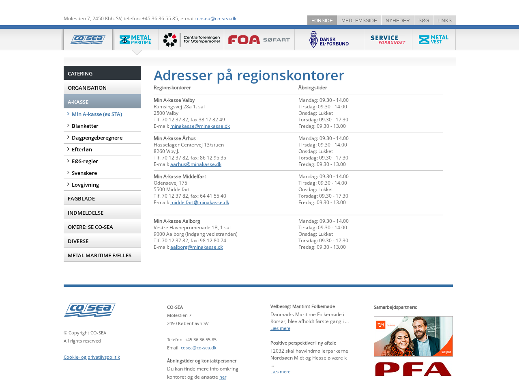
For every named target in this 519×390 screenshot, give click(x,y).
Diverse (78, 241)
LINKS (445, 21)
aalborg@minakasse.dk (196, 246)
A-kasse (78, 102)
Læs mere (280, 328)
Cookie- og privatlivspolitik (92, 357)
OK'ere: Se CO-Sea (90, 227)
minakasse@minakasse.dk (200, 126)
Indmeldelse (85, 212)
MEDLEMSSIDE (359, 21)
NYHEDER (398, 21)
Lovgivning (85, 184)
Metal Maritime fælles (99, 255)
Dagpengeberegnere (97, 137)
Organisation (87, 87)
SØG (423, 21)
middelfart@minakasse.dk (199, 202)
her (222, 377)
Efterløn (82, 149)
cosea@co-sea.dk (216, 18)
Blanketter (85, 125)
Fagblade (81, 198)
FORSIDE (322, 21)
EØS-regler (85, 161)
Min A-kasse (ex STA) (97, 114)
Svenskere (84, 173)
